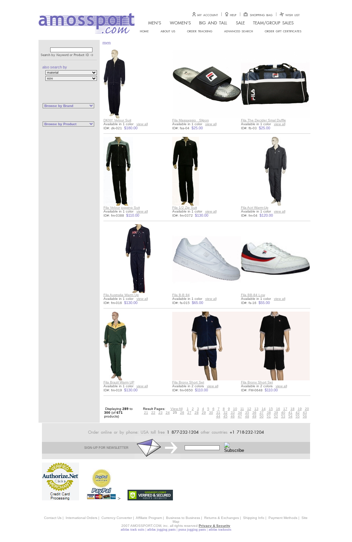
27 (189, 412)
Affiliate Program (149, 518)
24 (168, 412)
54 (290, 416)
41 (290, 412)
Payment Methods (282, 518)
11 (242, 409)
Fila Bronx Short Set (188, 382)
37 (262, 412)
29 (204, 412)
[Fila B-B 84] (206, 292)
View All (176, 409)
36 (254, 412)
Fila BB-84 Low (253, 295)
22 (153, 412)
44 (218, 416)
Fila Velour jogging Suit (121, 207)
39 (276, 412)
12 (249, 409)
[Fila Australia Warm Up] (137, 292)
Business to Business (183, 518)
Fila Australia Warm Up (121, 295)
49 (254, 416)
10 (235, 409)
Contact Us (53, 518)
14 (264, 409)
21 (146, 412)
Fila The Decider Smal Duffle (263, 120)
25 (175, 412)
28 (197, 412)
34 (240, 412)
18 (292, 409)
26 (182, 412)
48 (247, 416)
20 (307, 409)
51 (269, 416)
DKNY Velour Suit (117, 120)
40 (283, 412)
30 (211, 412)
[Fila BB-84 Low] (275, 292)
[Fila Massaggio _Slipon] (206, 117)
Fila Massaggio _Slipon (190, 120)
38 (269, 412)
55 (298, 416)
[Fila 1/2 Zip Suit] (185, 204)
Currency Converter (116, 518)
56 (305, 416)
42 (298, 412)
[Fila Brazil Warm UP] (114, 379)
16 (278, 409)
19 (300, 409)
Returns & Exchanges (221, 518)
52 (276, 416)
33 (233, 412)
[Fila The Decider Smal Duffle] (275, 117)
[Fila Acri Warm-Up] (275, 204)
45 (225, 416)
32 (225, 412)
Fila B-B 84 (181, 295)
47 (240, 416)
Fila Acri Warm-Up (254, 207)
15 (271, 409)
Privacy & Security (214, 526)
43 (305, 412)
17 (285, 409)
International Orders (81, 518)
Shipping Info (253, 518)
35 (247, 412)
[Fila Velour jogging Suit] (118, 204)
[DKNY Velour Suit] (114, 117)
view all (142, 124)
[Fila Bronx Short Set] (206, 379)
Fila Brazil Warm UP (118, 382)
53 (283, 416)
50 (262, 416)
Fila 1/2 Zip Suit (184, 207)
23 (160, 412)
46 (233, 416)
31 (218, 412)
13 (256, 409)
